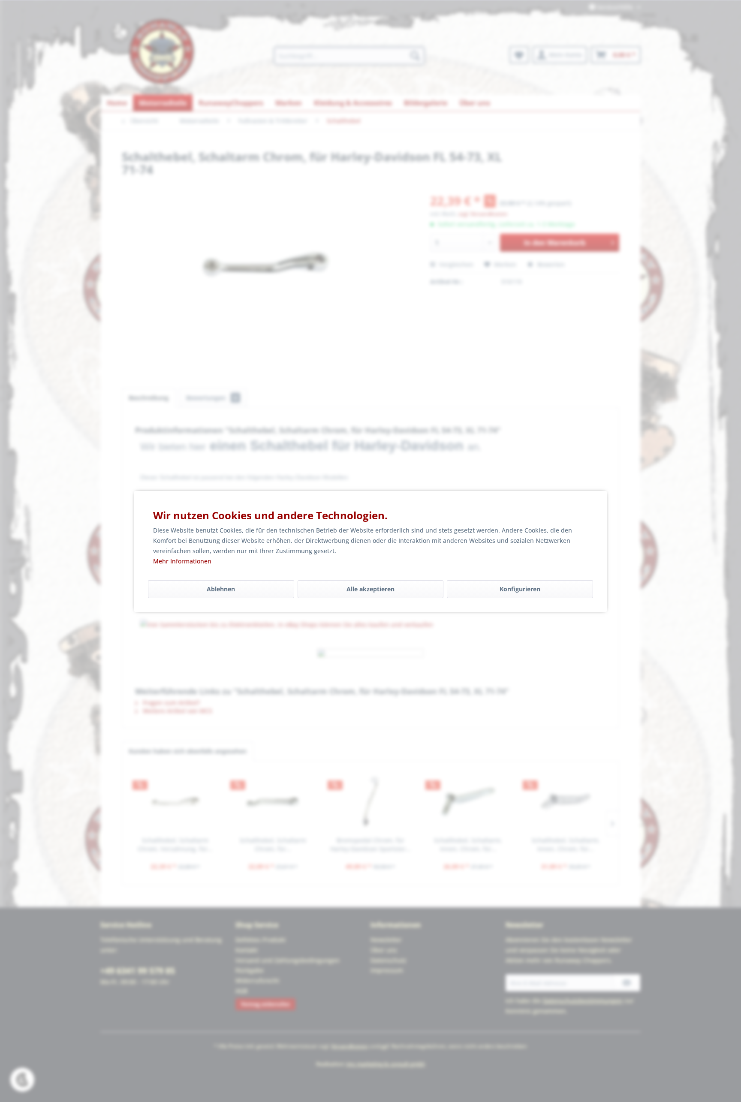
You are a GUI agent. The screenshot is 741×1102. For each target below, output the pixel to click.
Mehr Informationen (182, 561)
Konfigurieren (520, 589)
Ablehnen (221, 589)
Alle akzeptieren (370, 589)
